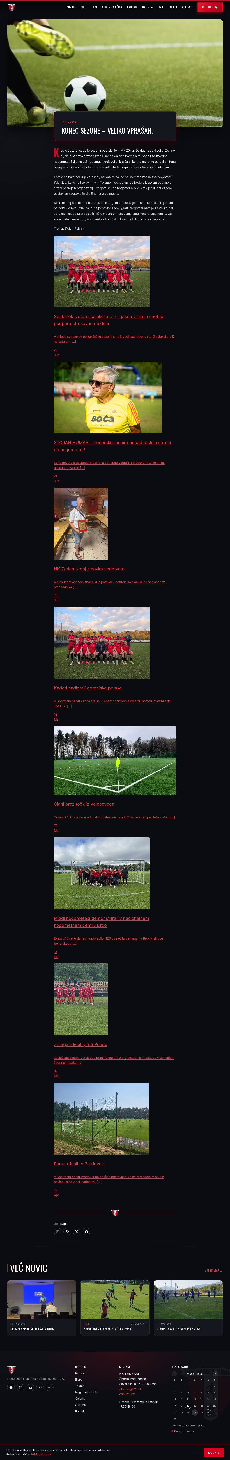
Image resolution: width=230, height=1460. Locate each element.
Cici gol (207, 7)
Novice (71, 7)
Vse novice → (214, 1270)
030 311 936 (127, 1394)
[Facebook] (86, 1231)
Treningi (132, 7)
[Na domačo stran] (115, 1212)
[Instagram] (20, 1387)
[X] (76, 1231)
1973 (160, 7)
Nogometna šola (112, 7)
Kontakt (186, 7)
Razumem (213, 1452)
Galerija (147, 7)
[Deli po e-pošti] (57, 1231)
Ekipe (83, 7)
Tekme (94, 7)
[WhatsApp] (67, 1231)
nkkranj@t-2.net (130, 1389)
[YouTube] (30, 1387)
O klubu (172, 7)
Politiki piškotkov (40, 1454)
